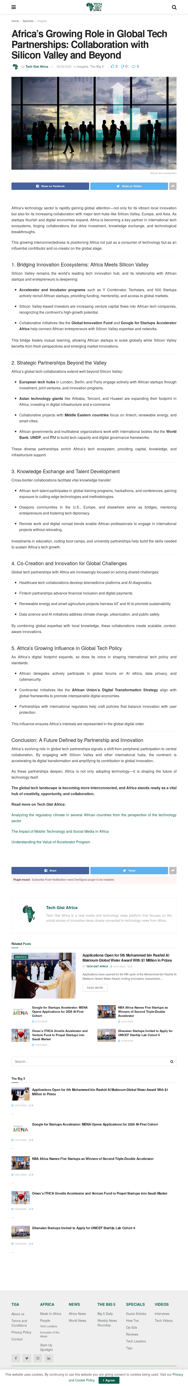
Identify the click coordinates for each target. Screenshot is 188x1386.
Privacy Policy (21, 1332)
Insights (42, 21)
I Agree (109, 1380)
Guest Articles (136, 1313)
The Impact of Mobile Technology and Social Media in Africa (60, 831)
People (45, 1320)
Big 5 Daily (105, 1313)
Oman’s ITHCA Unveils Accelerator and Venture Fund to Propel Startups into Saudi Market (60, 1035)
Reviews (132, 1334)
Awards (21, 957)
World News (77, 1320)
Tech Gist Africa (37, 66)
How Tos (132, 1320)
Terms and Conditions (19, 1323)
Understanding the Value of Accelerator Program (50, 841)
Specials (28, 21)
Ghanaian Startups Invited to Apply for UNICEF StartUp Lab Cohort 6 (145, 1033)
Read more (95, 987)
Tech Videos (164, 1320)
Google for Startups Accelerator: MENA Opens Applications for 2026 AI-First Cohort (60, 1011)
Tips (129, 1348)
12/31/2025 (118, 966)
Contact (17, 1339)
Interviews (162, 1313)
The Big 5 (97, 66)
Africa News (77, 1313)
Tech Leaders (48, 1326)
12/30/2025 (40, 1044)
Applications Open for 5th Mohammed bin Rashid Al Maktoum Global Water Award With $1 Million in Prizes (127, 957)
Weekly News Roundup (107, 1322)
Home (15, 21)
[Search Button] (172, 1061)
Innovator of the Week (49, 1334)
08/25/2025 (64, 66)
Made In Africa (50, 1313)
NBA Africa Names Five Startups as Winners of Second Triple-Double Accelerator (143, 1011)
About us (17, 1313)
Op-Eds (131, 1327)
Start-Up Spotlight (46, 1347)
